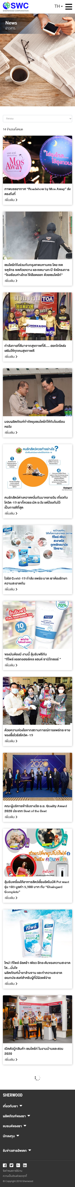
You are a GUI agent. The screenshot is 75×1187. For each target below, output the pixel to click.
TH (57, 6)
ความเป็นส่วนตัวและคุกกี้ (15, 1176)
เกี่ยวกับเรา (10, 1105)
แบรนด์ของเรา (12, 1125)
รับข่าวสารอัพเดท (15, 1150)
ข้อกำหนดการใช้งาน (12, 1171)
